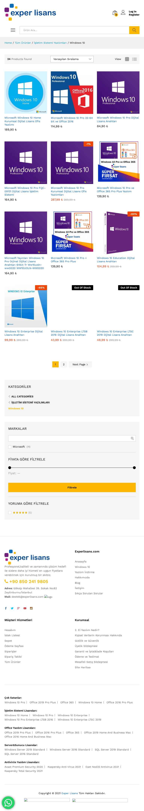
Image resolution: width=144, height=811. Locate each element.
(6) (22, 513)
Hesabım (10, 630)
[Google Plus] (18, 608)
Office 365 (67, 702)
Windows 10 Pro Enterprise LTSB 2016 (28, 719)
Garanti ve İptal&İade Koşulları (94, 651)
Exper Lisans (70, 793)
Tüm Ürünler (12, 661)
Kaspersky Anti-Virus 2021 (64, 766)
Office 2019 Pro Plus (43, 702)
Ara (134, 30)
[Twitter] (12, 608)
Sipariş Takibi (13, 656)
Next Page (79, 364)
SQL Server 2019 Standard (112, 749)
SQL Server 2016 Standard (21, 753)
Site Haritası (83, 667)
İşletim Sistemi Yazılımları (30, 402)
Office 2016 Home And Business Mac (27, 736)
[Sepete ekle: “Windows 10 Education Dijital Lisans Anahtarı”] (114, 252)
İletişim (79, 588)
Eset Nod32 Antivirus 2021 (102, 766)
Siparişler (10, 651)
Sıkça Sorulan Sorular (89, 593)
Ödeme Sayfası (14, 645)
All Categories (22, 396)
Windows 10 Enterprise (72, 715)
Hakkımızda (82, 577)
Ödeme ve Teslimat (87, 656)
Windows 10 (16, 408)
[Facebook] (6, 608)
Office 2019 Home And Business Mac (107, 732)
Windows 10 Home (90, 702)
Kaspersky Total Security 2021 (23, 770)
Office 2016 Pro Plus (119, 702)
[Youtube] (25, 608)
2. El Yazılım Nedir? (87, 630)
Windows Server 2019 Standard (24, 749)
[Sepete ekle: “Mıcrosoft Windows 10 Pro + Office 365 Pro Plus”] (67, 252)
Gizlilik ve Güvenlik (87, 640)
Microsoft (19, 446)
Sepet (8, 640)
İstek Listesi (12, 635)
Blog (77, 582)
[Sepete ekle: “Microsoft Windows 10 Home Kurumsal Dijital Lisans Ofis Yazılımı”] (21, 111)
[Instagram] (31, 608)
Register (134, 14)
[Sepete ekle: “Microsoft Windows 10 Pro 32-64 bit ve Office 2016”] (67, 111)
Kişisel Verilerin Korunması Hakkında (98, 635)
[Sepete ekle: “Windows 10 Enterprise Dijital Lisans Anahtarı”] (21, 325)
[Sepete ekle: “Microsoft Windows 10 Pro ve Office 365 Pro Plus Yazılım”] (114, 182)
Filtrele (72, 487)
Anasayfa (80, 561)
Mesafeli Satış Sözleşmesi (91, 661)
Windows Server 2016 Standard (70, 749)
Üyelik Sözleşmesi (86, 645)
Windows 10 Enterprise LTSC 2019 (79, 719)
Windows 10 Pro (14, 702)
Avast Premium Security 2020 (23, 766)
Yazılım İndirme (84, 572)
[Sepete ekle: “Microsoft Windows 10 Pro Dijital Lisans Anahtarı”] (114, 111)
